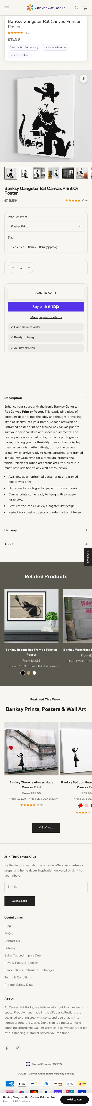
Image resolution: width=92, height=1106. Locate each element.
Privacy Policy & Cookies (21, 963)
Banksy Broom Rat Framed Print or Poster (31, 652)
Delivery (10, 948)
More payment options (46, 317)
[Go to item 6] (82, 173)
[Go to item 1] (10, 173)
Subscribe (19, 901)
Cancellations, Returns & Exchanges (29, 970)
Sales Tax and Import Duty (23, 955)
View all (46, 828)
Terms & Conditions (18, 977)
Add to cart (46, 293)
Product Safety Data (18, 985)
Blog (7, 926)
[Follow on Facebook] (6, 1048)
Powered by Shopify (62, 1073)
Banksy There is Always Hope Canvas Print (31, 785)
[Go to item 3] (39, 173)
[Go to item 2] (25, 173)
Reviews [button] (88, 557)
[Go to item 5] (68, 173)
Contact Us (12, 941)
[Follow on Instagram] (18, 1048)
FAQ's (8, 933)
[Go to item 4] (53, 173)
